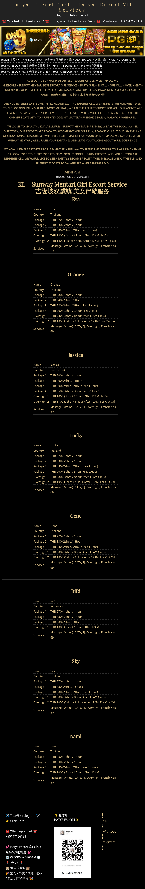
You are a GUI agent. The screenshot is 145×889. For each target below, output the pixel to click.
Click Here (17, 821)
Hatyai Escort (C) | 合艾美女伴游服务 (77, 65)
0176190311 (81, 177)
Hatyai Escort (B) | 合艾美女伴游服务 (26, 65)
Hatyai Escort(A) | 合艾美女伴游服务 (42, 59)
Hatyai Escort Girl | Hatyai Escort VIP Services (72, 7)
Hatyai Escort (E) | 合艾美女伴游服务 (77, 71)
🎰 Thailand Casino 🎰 (119, 59)
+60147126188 (16, 836)
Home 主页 (8, 59)
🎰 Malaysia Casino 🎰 (85, 59)
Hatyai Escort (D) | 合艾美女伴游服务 (26, 71)
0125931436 (63, 177)
